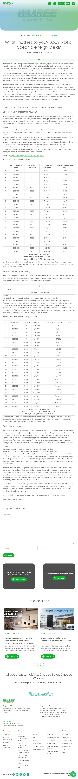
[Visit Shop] (49, 3)
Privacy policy (51, 743)
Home (23, 35)
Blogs (34, 737)
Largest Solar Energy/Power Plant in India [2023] (27, 156)
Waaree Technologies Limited (22, 745)
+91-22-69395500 (54, 717)
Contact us (51, 734)
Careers (65, 734)
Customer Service (53, 737)
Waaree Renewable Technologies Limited (22, 737)
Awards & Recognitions (7, 738)
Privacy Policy (46, 762)
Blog (28, 35)
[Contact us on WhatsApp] (73, 774)
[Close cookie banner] (71, 752)
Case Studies (37, 743)
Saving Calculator (38, 749)
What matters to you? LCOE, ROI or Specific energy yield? (44, 35)
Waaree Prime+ (67, 743)
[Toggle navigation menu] (73, 3)
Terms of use (51, 740)
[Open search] (54, 3)
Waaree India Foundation (7, 746)
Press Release (67, 740)
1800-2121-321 (14, 723)
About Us (6, 742)
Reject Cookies (32, 772)
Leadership (6, 734)
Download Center (38, 746)
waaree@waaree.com (15, 726)
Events (35, 740)
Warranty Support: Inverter (53, 747)
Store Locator (66, 737)
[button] (8, 555)
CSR (63, 749)
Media (35, 734)
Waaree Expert (67, 746)
